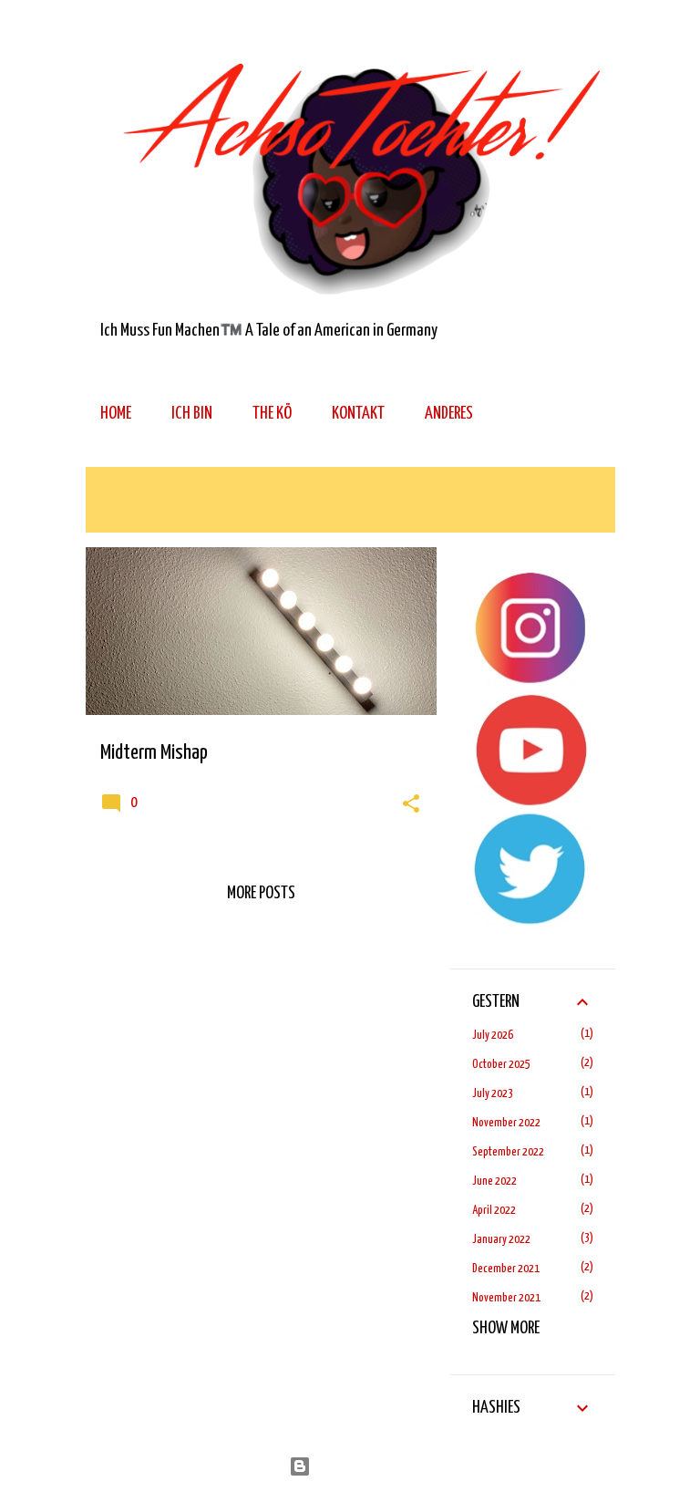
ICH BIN (191, 413)
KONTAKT (358, 413)
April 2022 (494, 1211)
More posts (261, 893)
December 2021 (506, 1269)
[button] (411, 806)
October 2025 (501, 1065)
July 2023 (492, 1094)
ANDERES (449, 413)
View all (126, 512)
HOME (115, 413)
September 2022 (508, 1152)
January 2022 (501, 1240)
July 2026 (492, 1035)
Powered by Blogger (361, 1466)
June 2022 (494, 1181)
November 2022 (506, 1123)
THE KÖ (272, 413)
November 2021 (506, 1298)
